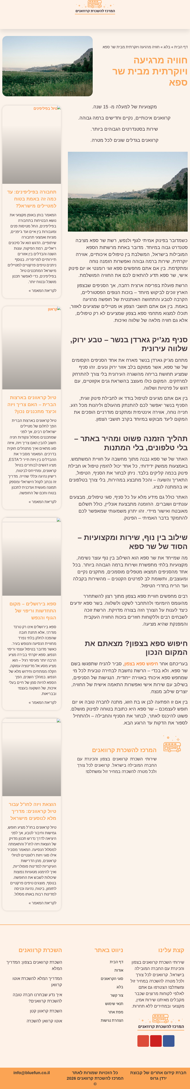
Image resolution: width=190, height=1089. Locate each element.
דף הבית (181, 47)
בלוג (167, 47)
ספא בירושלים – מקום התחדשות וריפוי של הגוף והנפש (33, 610)
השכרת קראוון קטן (46, 1011)
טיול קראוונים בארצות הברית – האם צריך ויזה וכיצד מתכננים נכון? (31, 404)
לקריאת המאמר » (42, 291)
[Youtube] (156, 1041)
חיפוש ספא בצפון (141, 663)
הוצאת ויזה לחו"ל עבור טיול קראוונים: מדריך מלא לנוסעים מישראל (32, 811)
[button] (113, 22)
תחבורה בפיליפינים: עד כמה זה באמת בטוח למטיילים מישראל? (31, 198)
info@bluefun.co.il (31, 1072)
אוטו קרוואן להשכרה (44, 1021)
